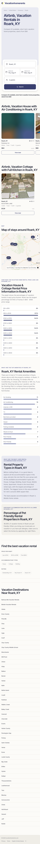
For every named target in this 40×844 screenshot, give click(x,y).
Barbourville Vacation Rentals (10, 600)
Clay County (5, 642)
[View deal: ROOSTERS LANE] (17, 186)
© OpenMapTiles (18, 267)
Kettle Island (5, 690)
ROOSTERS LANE (6, 203)
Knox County (5, 614)
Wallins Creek (5, 704)
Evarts (3, 723)
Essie (3, 752)
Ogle (2, 633)
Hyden (3, 771)
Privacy (3, 841)
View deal (18, 152)
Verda (3, 747)
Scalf (3, 638)
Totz (2, 790)
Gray (2, 623)
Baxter (3, 676)
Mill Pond (4, 657)
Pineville (3, 619)
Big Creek (4, 762)
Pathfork (4, 700)
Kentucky (20, 10)
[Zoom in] (37, 235)
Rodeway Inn (5, 143)
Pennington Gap (6, 733)
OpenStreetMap (32, 267)
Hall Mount (4, 809)
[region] (21, 251)
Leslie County (5, 757)
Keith (2, 685)
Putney (3, 738)
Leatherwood (5, 785)
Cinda (3, 804)
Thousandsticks (6, 781)
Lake (2, 628)
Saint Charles (5, 742)
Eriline (3, 766)
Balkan (3, 671)
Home (5, 10)
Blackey (3, 795)
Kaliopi (3, 776)
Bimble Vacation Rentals (8, 604)
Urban (3, 661)
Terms (8, 841)
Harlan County (5, 728)
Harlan (3, 681)
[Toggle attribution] (38, 268)
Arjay (3, 666)
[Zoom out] (37, 238)
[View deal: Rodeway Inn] (17, 126)
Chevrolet (4, 719)
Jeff (2, 819)
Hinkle (3, 609)
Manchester (5, 652)
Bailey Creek (5, 709)
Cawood (4, 714)
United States (12, 10)
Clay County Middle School (9, 647)
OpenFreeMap (10, 267)
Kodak (3, 823)
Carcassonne (5, 800)
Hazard (3, 814)
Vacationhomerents (15, 3)
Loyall (3, 695)
